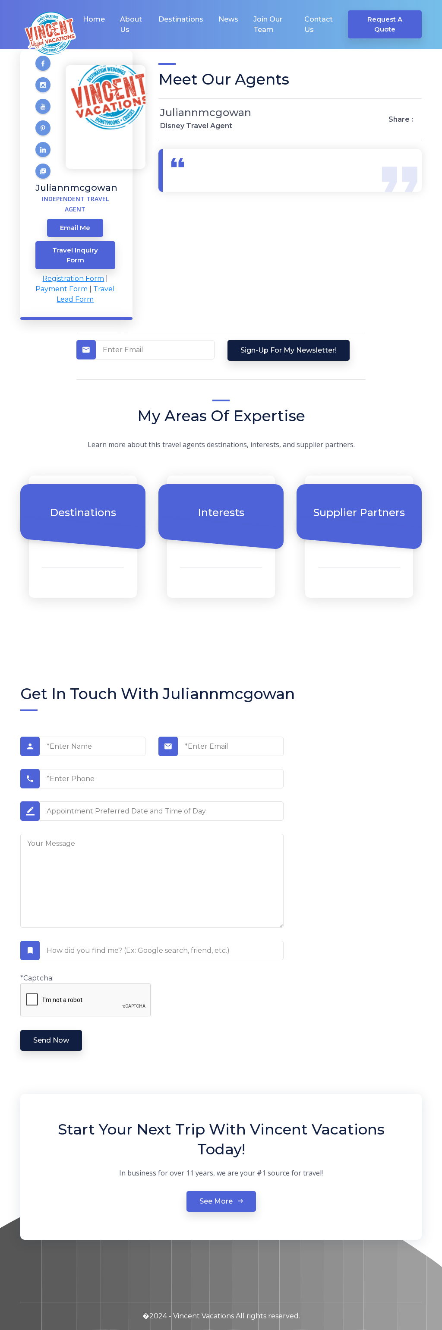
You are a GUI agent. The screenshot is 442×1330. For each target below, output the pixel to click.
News (228, 19)
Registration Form (73, 278)
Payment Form (61, 289)
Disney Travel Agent (196, 126)
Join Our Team (267, 24)
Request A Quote (384, 24)
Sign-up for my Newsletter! (288, 350)
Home (94, 19)
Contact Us (318, 24)
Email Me (75, 228)
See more (216, 1201)
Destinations (180, 19)
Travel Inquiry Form (75, 255)
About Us (131, 24)
